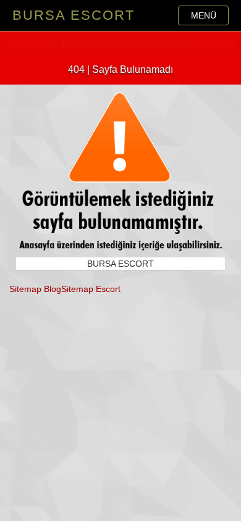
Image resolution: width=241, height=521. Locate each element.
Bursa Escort (73, 15)
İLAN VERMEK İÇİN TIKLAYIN (120, 44)
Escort (108, 289)
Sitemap (25, 289)
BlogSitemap (68, 289)
